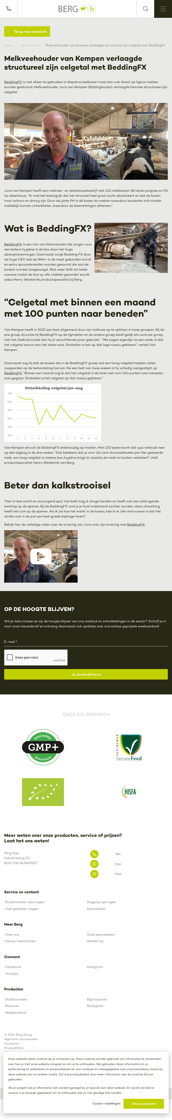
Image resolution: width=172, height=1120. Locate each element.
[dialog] (86, 1082)
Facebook (13, 967)
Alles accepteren (144, 1104)
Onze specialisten (101, 934)
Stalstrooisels (16, 999)
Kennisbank (30, 45)
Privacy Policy (13, 1048)
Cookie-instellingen (106, 1103)
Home (8, 45)
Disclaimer (11, 1043)
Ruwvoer (12, 1006)
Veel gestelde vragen (21, 909)
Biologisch (95, 1006)
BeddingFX (13, 82)
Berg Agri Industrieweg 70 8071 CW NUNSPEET (21, 858)
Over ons (12, 934)
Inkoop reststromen (20, 941)
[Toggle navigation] (163, 9)
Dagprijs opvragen (101, 902)
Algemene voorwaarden (21, 1039)
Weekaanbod (15, 1013)
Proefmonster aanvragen (25, 902)
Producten (13, 989)
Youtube (11, 973)
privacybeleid (79, 1074)
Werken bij (95, 941)
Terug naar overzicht (30, 31)
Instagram (95, 967)
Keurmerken (96, 909)
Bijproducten (97, 999)
